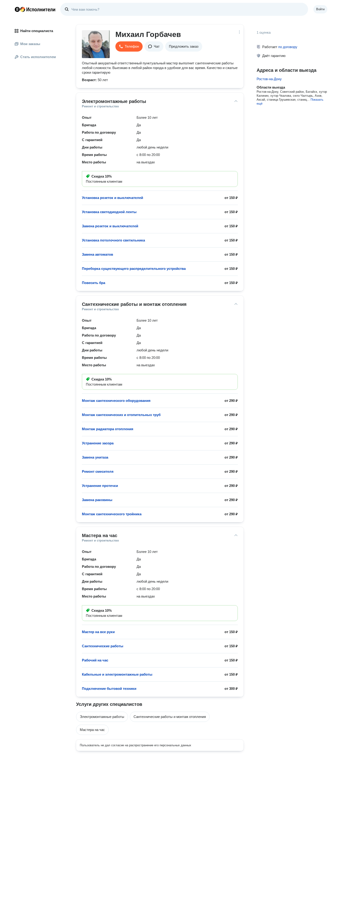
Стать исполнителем (38, 57)
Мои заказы (30, 44)
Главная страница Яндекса (17, 9)
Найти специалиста (36, 31)
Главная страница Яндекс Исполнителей (35, 9)
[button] (129, 46)
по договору (287, 47)
